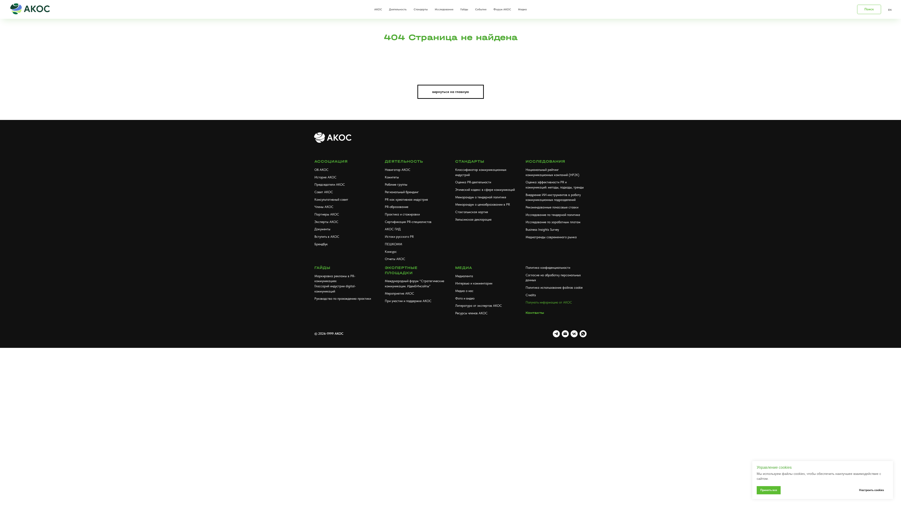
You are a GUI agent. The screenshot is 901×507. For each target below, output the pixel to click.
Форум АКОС (502, 9)
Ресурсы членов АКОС (471, 313)
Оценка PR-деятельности (473, 182)
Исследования (545, 161)
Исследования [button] (444, 9)
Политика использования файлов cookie (554, 287)
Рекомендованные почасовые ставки (552, 207)
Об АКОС (321, 170)
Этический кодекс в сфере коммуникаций (485, 190)
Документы (322, 229)
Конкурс (391, 252)
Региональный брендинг (402, 192)
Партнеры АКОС (326, 214)
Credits (531, 295)
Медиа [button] (522, 9)
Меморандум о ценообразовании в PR (482, 204)
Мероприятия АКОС (399, 293)
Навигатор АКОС (397, 170)
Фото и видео (464, 298)
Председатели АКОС (329, 184)
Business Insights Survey (542, 229)
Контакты (535, 313)
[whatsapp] (583, 333)
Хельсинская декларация (473, 219)
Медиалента (464, 276)
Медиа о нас (464, 291)
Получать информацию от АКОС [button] (549, 302)
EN (890, 10)
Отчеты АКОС (395, 259)
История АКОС (325, 177)
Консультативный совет (331, 199)
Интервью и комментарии (473, 283)
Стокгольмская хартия (471, 212)
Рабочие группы (396, 184)
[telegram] (556, 333)
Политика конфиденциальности (548, 267)
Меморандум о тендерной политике (480, 197)
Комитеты (392, 177)
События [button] (480, 9)
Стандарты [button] (421, 9)
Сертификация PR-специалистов (408, 222)
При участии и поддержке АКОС (408, 301)
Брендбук (321, 244)
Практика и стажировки (402, 214)
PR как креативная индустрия (406, 199)
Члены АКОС (323, 207)
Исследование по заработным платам (553, 222)
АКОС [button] (378, 9)
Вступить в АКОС (326, 236)
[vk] (574, 333)
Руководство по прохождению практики (342, 298)
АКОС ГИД (393, 229)
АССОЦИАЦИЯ (331, 161)
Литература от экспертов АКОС (478, 305)
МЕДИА (463, 267)
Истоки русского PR (399, 236)
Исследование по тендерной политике (553, 215)
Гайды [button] (464, 9)
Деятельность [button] (398, 9)
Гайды (322, 267)
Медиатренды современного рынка (551, 237)
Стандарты (469, 161)
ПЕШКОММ (393, 244)
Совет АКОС (323, 192)
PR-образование (396, 207)
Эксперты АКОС (326, 222)
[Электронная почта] (565, 333)
